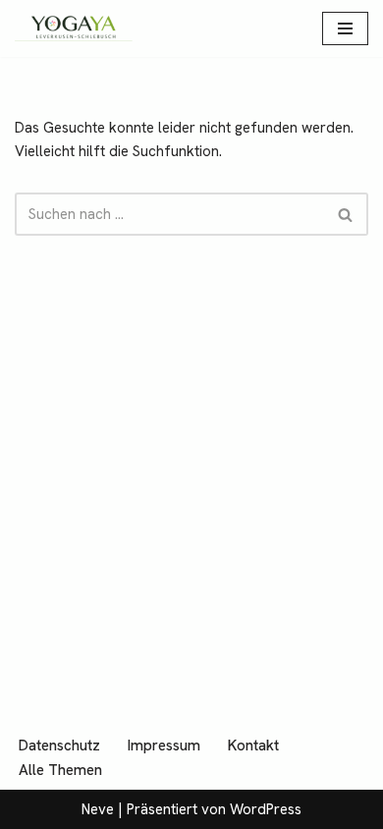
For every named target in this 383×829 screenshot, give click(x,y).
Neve (98, 809)
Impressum (164, 745)
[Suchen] (346, 214)
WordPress (265, 809)
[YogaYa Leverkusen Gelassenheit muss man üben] (74, 28)
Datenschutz (59, 745)
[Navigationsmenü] (345, 28)
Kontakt (253, 745)
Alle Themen (60, 770)
